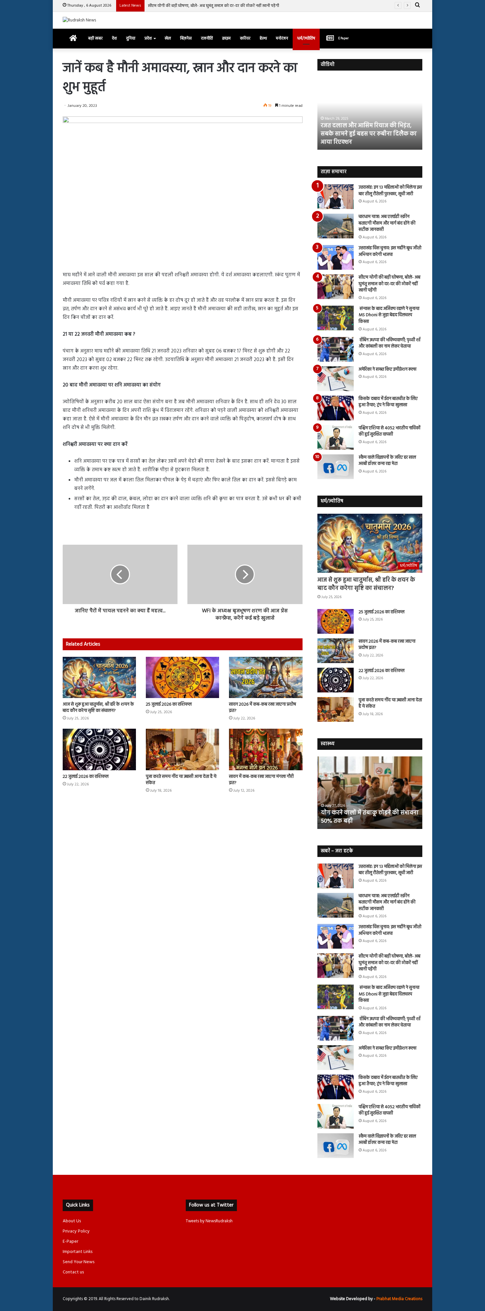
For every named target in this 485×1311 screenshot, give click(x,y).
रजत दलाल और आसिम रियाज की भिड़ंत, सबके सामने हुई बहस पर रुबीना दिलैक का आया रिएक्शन (369, 134)
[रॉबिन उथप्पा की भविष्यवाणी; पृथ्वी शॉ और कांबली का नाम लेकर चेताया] (335, 349)
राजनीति (207, 38)
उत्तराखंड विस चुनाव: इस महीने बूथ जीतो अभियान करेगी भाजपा (390, 251)
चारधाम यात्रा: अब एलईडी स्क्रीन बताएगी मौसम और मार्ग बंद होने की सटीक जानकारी (387, 223)
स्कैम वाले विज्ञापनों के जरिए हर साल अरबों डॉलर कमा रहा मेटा (387, 461)
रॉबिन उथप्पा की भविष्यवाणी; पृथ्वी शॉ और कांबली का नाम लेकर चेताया (390, 343)
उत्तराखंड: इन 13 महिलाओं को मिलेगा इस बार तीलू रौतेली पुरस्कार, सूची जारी (390, 191)
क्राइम (226, 38)
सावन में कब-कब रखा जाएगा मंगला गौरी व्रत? (261, 780)
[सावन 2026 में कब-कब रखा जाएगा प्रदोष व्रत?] (265, 677)
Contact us (73, 1272)
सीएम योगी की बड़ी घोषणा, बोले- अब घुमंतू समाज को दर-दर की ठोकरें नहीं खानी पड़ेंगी (213, 5)
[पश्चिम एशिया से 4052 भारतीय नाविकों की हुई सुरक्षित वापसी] (335, 437)
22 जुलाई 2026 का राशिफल (86, 776)
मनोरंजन (282, 38)
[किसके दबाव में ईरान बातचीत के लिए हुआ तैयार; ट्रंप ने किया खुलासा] (335, 408)
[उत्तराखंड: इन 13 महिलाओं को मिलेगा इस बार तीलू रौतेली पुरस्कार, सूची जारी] (335, 196)
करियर (245, 38)
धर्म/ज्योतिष (306, 38)
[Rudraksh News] (79, 20)
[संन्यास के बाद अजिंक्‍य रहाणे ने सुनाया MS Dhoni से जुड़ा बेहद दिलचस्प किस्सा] (335, 318)
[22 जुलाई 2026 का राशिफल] (99, 749)
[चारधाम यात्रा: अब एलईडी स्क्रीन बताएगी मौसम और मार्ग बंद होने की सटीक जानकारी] (335, 226)
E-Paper (70, 1241)
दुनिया (130, 38)
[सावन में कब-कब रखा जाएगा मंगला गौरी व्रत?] (265, 749)
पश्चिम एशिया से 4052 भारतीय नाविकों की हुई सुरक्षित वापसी (389, 431)
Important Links (77, 1251)
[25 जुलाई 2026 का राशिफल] (182, 677)
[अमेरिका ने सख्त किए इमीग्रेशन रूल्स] (335, 378)
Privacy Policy (76, 1231)
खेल (168, 38)
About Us (72, 1221)
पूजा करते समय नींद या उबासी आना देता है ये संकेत (181, 780)
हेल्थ (263, 38)
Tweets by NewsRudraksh (209, 1221)
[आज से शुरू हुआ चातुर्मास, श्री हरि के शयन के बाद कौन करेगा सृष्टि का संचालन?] (99, 677)
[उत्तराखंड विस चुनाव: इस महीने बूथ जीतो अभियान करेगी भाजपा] (335, 257)
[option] (370, 113)
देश (114, 38)
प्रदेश (148, 38)
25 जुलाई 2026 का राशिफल (169, 704)
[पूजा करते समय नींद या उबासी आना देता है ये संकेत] (182, 749)
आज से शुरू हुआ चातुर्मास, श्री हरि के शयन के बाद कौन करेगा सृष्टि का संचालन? (98, 708)
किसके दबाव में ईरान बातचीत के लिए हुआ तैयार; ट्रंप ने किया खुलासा (388, 402)
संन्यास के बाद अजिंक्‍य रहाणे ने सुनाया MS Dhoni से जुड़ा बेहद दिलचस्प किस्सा (389, 315)
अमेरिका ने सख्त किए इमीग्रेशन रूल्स (387, 369)
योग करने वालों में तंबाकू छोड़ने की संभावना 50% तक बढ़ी (369, 817)
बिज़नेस (186, 38)
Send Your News (78, 1262)
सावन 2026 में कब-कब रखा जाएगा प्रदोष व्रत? (262, 708)
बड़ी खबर (95, 38)
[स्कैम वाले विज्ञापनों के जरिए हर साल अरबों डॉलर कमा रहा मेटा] (335, 466)
